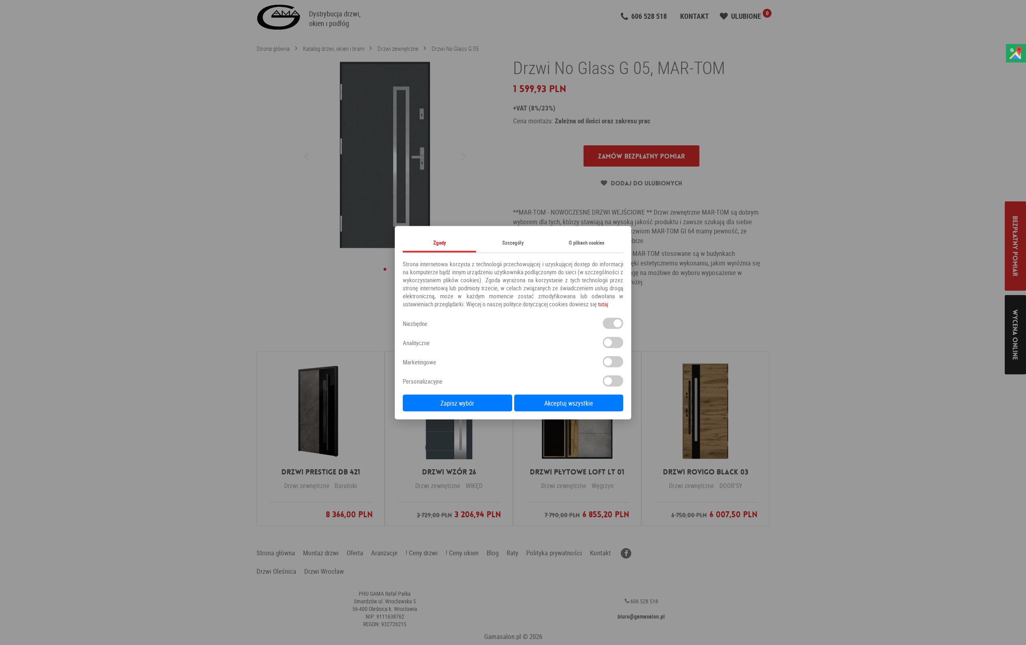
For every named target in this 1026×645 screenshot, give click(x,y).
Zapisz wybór (457, 402)
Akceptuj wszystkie (568, 402)
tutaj (603, 303)
